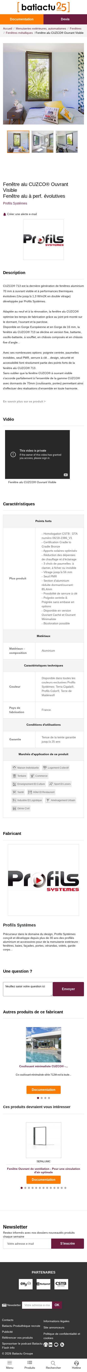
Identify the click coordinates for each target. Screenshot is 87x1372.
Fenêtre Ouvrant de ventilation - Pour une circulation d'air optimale (43, 1170)
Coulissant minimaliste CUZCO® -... (43, 1066)
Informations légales (56, 1321)
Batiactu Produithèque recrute (21, 1325)
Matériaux (43, 636)
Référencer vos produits (17, 1337)
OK (57, 1305)
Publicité (7, 1331)
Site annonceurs (54, 1327)
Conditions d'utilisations (44, 724)
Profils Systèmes (15, 203)
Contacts (7, 1320)
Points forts (43, 521)
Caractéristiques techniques (43, 665)
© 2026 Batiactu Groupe (17, 1353)
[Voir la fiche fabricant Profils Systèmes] (43, 880)
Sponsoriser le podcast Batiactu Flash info (22, 1345)
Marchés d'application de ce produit (43, 754)
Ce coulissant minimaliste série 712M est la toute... (43, 1074)
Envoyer (68, 989)
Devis (65, 19)
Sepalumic (44, 1161)
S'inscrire (67, 1243)
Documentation (22, 19)
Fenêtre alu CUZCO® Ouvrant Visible (32, 482)
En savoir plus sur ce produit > (24, 401)
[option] (43, 84)
